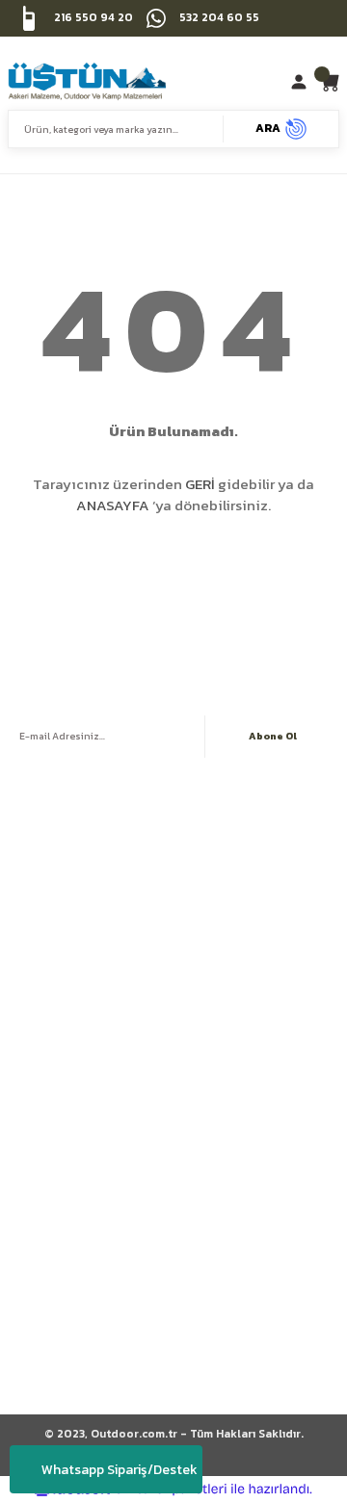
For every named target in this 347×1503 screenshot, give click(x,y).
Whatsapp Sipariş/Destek (119, 1470)
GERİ (200, 484)
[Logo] (87, 82)
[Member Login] (301, 81)
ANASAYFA (112, 505)
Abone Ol (273, 736)
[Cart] (329, 82)
